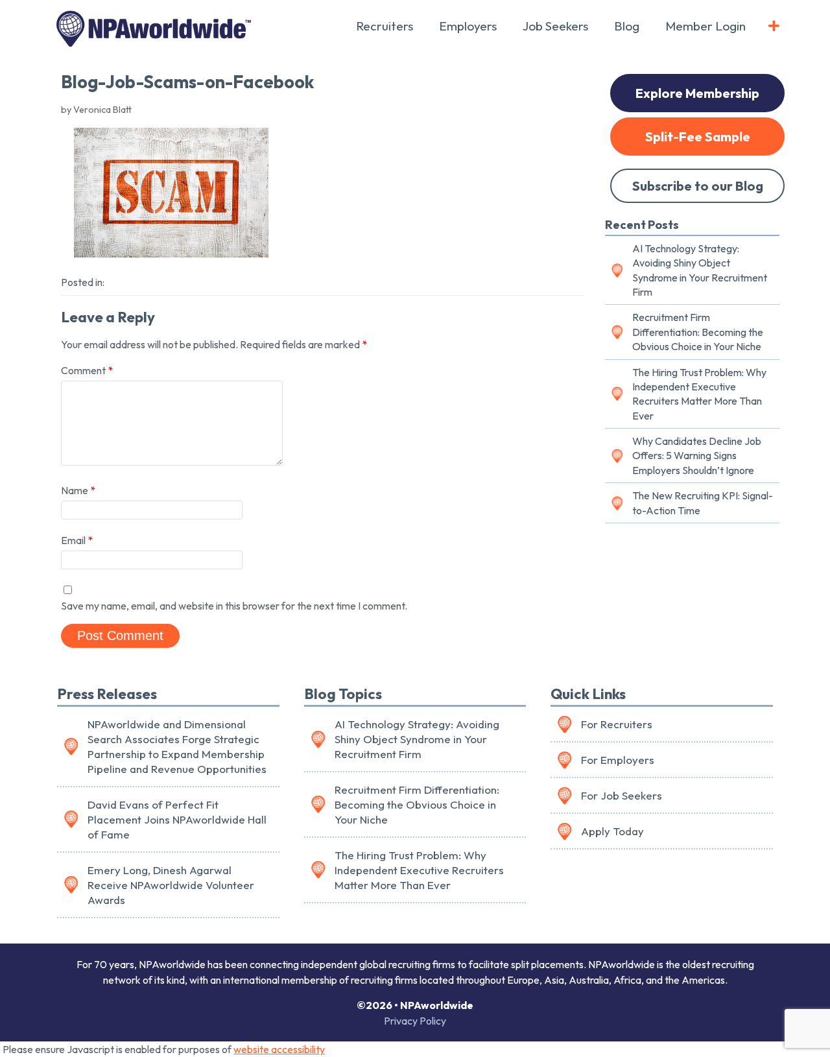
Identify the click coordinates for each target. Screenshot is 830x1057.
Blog (626, 26)
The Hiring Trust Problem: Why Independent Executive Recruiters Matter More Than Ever (699, 394)
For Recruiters (616, 724)
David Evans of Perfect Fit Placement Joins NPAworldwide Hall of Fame (177, 819)
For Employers (617, 759)
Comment (87, 370)
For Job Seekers (621, 795)
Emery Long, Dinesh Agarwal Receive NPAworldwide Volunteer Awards (171, 885)
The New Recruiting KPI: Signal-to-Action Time (702, 502)
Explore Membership (697, 93)
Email (77, 540)
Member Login (705, 26)
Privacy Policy (415, 1020)
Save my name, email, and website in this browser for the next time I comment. (234, 605)
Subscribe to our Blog (697, 186)
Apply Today (612, 831)
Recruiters (384, 26)
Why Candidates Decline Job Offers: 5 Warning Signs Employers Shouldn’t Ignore (696, 455)
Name (78, 490)
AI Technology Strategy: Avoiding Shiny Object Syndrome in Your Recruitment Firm (699, 270)
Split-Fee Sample (697, 136)
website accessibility (279, 1049)
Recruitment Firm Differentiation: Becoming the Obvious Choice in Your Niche (697, 332)
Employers (468, 26)
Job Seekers (555, 26)
